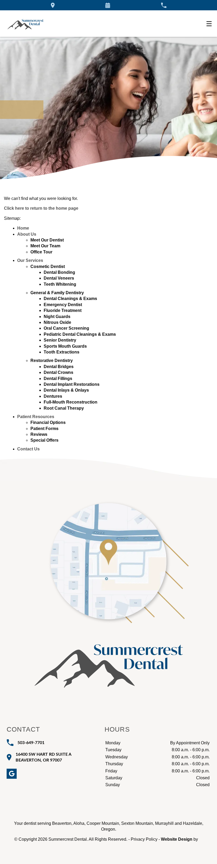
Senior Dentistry (60, 340)
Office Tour (41, 252)
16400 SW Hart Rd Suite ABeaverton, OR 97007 (43, 757)
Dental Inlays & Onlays (66, 390)
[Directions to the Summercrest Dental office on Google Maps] (53, 5)
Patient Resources (35, 416)
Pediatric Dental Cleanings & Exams (80, 334)
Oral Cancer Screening (66, 328)
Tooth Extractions (61, 352)
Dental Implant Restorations (72, 384)
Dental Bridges (59, 366)
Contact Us (28, 449)
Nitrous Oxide (57, 322)
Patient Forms (44, 428)
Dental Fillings (58, 378)
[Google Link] (12, 774)
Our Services (30, 260)
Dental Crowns (58, 372)
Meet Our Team (45, 246)
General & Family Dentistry (57, 292)
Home (23, 228)
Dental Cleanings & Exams (70, 298)
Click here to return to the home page (41, 208)
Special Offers (44, 440)
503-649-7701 (30, 743)
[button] (107, 5)
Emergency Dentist (63, 304)
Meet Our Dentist (47, 240)
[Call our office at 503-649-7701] (163, 5)
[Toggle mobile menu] (209, 24)
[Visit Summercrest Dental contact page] (108, 561)
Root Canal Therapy (64, 408)
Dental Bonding (59, 272)
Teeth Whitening (60, 284)
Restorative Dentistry (51, 360)
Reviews (38, 434)
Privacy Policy (144, 839)
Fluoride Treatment (63, 310)
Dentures (53, 396)
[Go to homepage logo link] (108, 657)
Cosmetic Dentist (47, 266)
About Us (26, 234)
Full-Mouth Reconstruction (70, 402)
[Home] (25, 23)
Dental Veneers (59, 278)
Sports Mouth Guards (65, 346)
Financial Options (48, 422)
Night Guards (57, 316)
